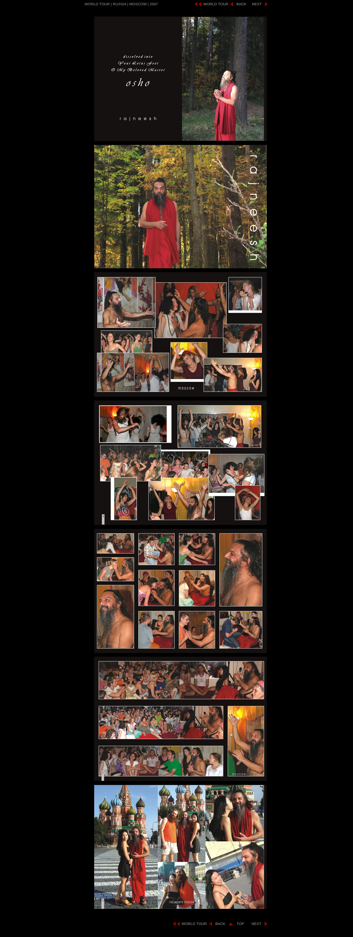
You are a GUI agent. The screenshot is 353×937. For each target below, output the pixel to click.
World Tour (215, 4)
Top (240, 924)
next (257, 4)
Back (241, 4)
